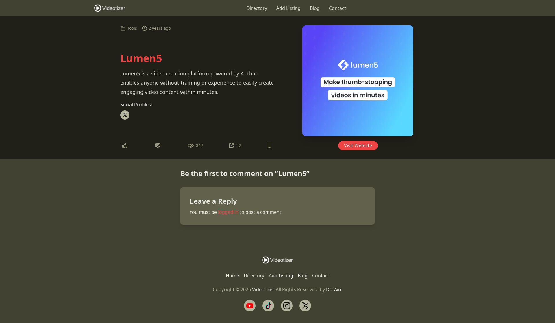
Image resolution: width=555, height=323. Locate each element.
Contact (337, 8)
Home (232, 275)
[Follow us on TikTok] (268, 305)
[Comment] (157, 145)
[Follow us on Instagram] (287, 305)
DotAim (334, 289)
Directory (257, 8)
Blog (315, 8)
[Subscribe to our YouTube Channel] (250, 305)
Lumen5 (141, 58)
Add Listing (288, 8)
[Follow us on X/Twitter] (305, 305)
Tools (132, 28)
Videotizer (262, 289)
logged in (228, 212)
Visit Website (358, 145)
